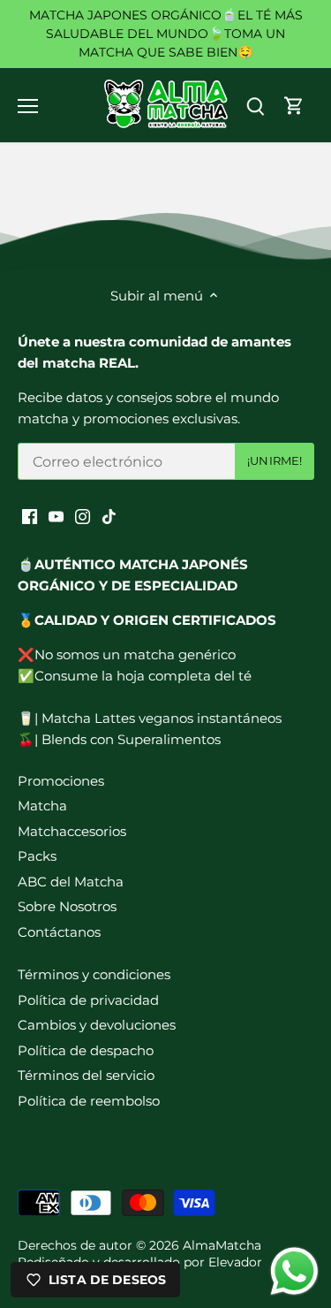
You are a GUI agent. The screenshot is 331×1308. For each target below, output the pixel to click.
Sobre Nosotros (67, 906)
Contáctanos (59, 932)
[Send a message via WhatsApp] (294, 1271)
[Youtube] (56, 515)
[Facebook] (29, 515)
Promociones (61, 780)
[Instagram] (82, 515)
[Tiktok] (109, 515)
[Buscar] (255, 105)
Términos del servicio (86, 1075)
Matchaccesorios (72, 831)
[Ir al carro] (294, 105)
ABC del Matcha (71, 881)
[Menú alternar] (28, 106)
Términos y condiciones (94, 974)
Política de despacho (86, 1050)
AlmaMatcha (222, 1245)
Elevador (235, 1262)
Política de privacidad (88, 1000)
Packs (37, 856)
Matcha (42, 805)
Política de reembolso (89, 1100)
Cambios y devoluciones (97, 1024)
